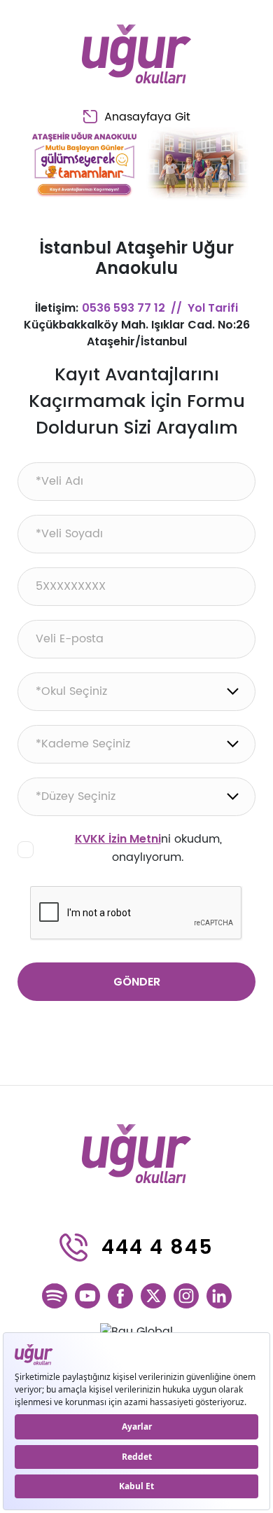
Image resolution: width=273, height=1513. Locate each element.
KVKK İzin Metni (118, 839)
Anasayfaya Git (147, 117)
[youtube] (87, 1295)
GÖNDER (136, 982)
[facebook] (120, 1295)
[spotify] (54, 1295)
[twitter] (153, 1295)
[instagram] (186, 1295)
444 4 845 (158, 1247)
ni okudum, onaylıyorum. (148, 848)
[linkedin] (219, 1295)
